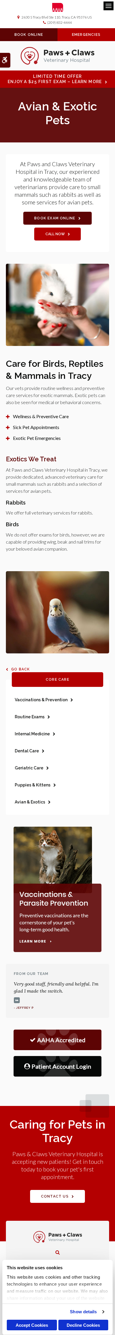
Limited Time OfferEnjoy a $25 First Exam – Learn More (55, 79)
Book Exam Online (54, 218)
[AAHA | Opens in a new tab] (57, 7)
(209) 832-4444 (59, 22)
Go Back (20, 669)
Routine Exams (30, 716)
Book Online (28, 35)
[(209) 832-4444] (57, 234)
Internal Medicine (32, 734)
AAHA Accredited (61, 1039)
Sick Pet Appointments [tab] (36, 427)
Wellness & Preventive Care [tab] (41, 416)
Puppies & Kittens (32, 785)
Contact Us (55, 1196)
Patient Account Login (61, 1066)
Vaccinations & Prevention (41, 699)
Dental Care (27, 751)
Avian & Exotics (30, 802)
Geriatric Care (29, 768)
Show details (83, 1311)
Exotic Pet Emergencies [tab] (37, 438)
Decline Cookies (83, 1325)
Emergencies (86, 35)
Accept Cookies (32, 1325)
